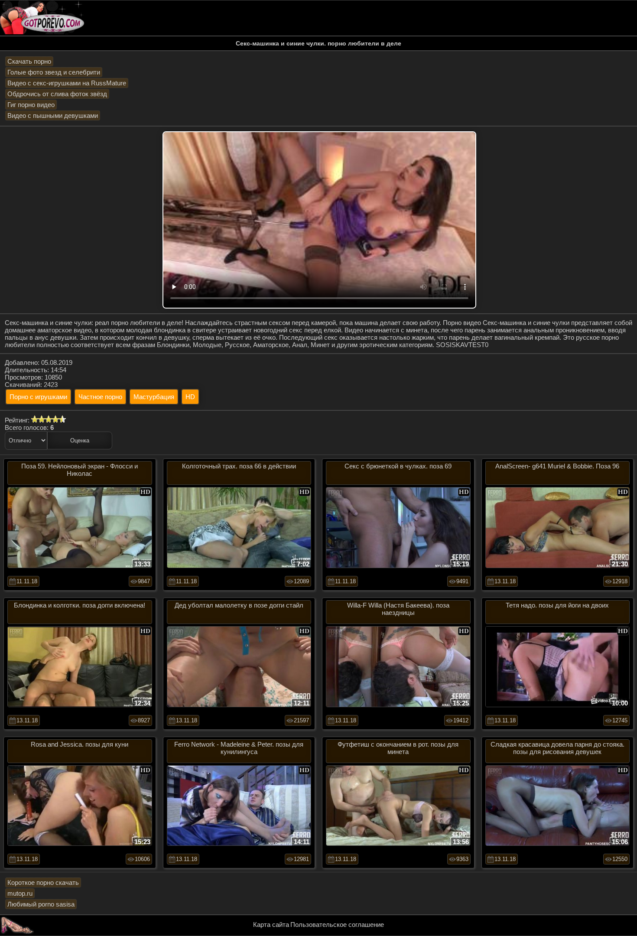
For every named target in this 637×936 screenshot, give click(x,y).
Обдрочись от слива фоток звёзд (57, 94)
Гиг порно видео (31, 104)
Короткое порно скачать (43, 882)
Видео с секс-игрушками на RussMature (66, 83)
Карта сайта (271, 924)
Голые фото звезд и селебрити (53, 72)
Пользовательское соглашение (337, 924)
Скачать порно (29, 61)
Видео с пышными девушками (52, 115)
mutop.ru (19, 893)
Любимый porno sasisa (41, 904)
